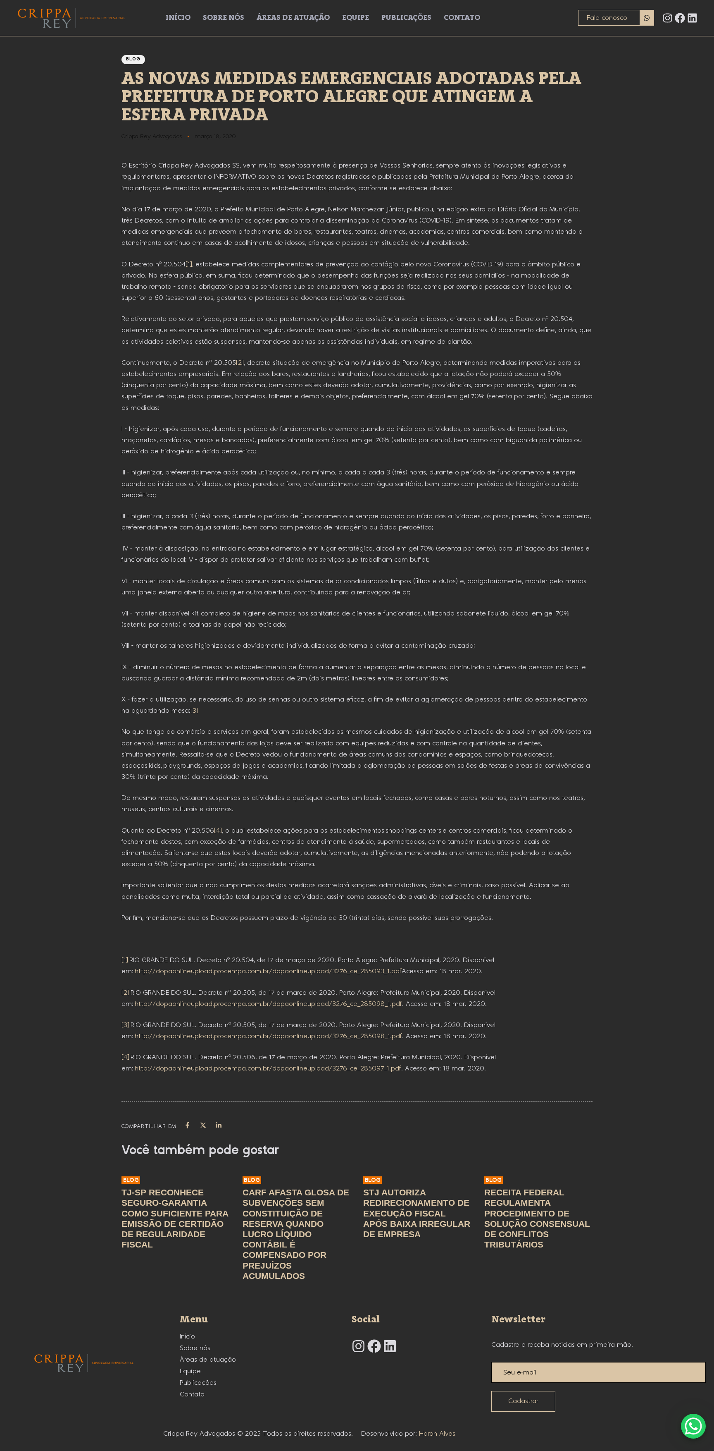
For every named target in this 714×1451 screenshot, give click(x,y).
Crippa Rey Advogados (151, 136)
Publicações (406, 18)
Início (178, 18)
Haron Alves (437, 1434)
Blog (133, 59)
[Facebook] (680, 18)
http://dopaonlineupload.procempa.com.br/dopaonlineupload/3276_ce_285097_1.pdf (268, 1069)
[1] (189, 264)
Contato (462, 18)
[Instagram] (667, 18)
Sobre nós (223, 18)
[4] (218, 831)
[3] (194, 711)
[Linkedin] (692, 18)
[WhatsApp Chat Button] (693, 1426)
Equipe (355, 18)
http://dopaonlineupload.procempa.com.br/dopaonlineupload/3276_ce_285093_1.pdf (268, 971)
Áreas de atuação (293, 18)
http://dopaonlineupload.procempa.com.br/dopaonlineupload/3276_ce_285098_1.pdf (268, 1004)
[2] (240, 363)
